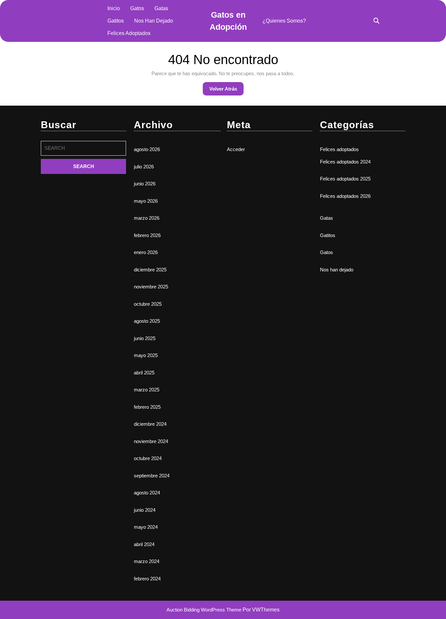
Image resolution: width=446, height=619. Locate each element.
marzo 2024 (146, 561)
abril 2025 (144, 372)
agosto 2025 (147, 321)
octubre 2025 (148, 304)
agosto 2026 (147, 149)
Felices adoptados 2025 (345, 178)
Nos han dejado (153, 21)
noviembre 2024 (151, 441)
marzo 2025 (146, 389)
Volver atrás (226, 90)
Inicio (113, 8)
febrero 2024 (147, 578)
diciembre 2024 (150, 424)
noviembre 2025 (151, 286)
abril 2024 (144, 544)
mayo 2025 (146, 355)
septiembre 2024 (151, 475)
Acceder (236, 149)
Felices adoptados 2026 (345, 196)
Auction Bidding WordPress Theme (205, 609)
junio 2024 (144, 510)
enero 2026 (146, 252)
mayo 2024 (146, 527)
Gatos (137, 8)
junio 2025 (144, 338)
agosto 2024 (147, 492)
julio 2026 (144, 166)
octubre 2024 (148, 458)
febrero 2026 (147, 235)
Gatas (161, 8)
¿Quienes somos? (284, 21)
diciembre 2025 (150, 269)
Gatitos (115, 21)
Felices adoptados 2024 (345, 161)
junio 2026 (144, 183)
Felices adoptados (129, 33)
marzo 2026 (146, 218)
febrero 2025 (147, 407)
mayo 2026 (146, 201)
